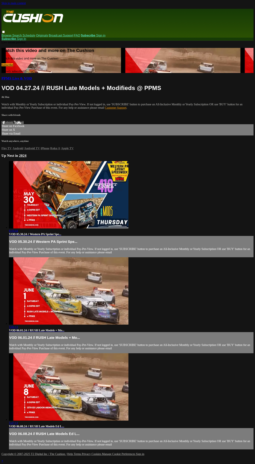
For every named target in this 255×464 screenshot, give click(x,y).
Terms (78, 454)
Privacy (86, 454)
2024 (23, 156)
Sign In (21, 38)
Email (20, 122)
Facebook (7, 122)
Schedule (29, 35)
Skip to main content (13, 3)
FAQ (77, 35)
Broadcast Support (61, 35)
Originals (42, 35)
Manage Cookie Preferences (119, 454)
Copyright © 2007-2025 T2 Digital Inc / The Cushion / (33, 454)
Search (17, 35)
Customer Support (115, 107)
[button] (3, 32)
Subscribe (7, 64)
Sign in (100, 35)
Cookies (96, 454)
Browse (6, 35)
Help (70, 454)
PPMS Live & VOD (16, 78)
